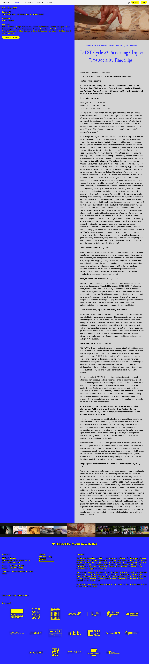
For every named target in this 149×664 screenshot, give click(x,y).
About (49, 2)
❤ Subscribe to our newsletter (74, 544)
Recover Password (46, 561)
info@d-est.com (14, 562)
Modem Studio (23, 595)
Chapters (5, 2)
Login (144, 2)
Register (135, 2)
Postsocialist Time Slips (11, 37)
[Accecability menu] (128, 2)
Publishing (29, 2)
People (40, 2)
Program (17, 2)
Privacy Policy (45, 557)
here (95, 586)
